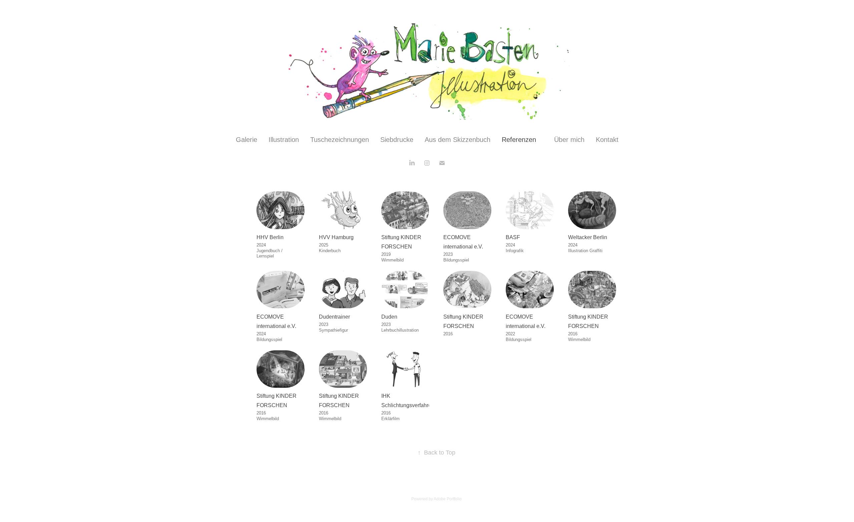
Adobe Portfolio (448, 499)
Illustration (284, 139)
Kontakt (607, 139)
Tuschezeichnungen (339, 139)
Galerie (246, 139)
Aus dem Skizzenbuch (457, 139)
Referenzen (519, 139)
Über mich (569, 139)
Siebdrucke (396, 139)
